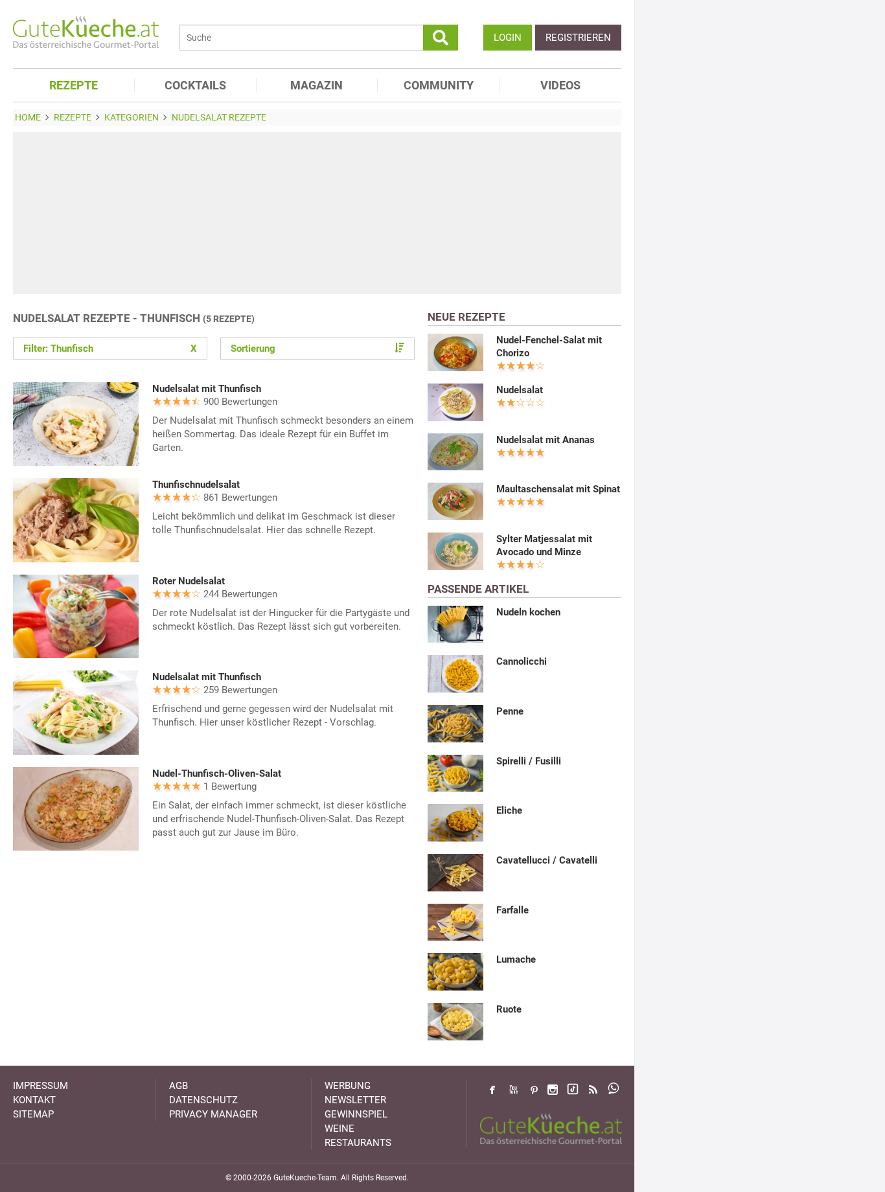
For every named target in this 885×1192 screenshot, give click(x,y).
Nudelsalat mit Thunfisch (206, 389)
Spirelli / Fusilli (528, 761)
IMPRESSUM (40, 1086)
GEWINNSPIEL (356, 1114)
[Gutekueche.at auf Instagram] (552, 1089)
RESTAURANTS (358, 1143)
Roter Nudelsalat (188, 581)
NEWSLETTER (355, 1100)
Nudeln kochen (528, 612)
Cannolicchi (521, 661)
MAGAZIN (316, 85)
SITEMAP (33, 1114)
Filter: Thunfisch (110, 348)
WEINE (339, 1128)
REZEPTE (73, 85)
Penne (509, 711)
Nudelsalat (519, 390)
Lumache (516, 959)
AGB (178, 1086)
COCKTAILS (195, 85)
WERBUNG (348, 1086)
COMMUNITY (439, 85)
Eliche (509, 810)
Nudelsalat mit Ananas (545, 440)
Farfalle (512, 910)
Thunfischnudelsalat (196, 484)
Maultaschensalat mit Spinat (558, 489)
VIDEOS (560, 85)
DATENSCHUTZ (203, 1100)
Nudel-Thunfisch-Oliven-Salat (216, 773)
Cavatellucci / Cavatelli (546, 860)
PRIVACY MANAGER (213, 1114)
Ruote (509, 1009)
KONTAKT (34, 1100)
